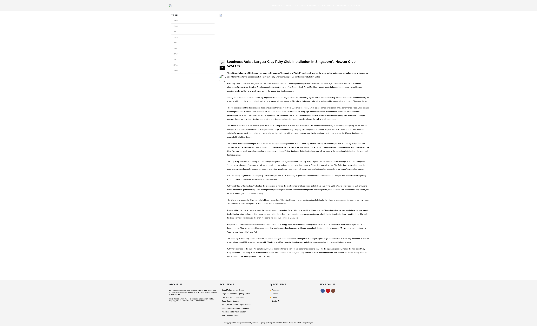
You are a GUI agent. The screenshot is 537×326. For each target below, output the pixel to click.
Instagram (333, 291)
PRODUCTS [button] (291, 5)
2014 (175, 48)
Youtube (328, 291)
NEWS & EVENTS (308, 5)
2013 (175, 54)
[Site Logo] (188, 5)
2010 (175, 70)
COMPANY (275, 5)
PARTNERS (327, 5)
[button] (365, 6)
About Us (275, 290)
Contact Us (276, 301)
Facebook (323, 291)
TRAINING (341, 5)
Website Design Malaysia (304, 323)
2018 (175, 26)
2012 (175, 59)
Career (274, 297)
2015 (175, 43)
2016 (175, 37)
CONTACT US (354, 5)
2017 (175, 32)
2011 (175, 65)
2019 (175, 21)
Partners (275, 294)
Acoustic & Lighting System (261, 323)
